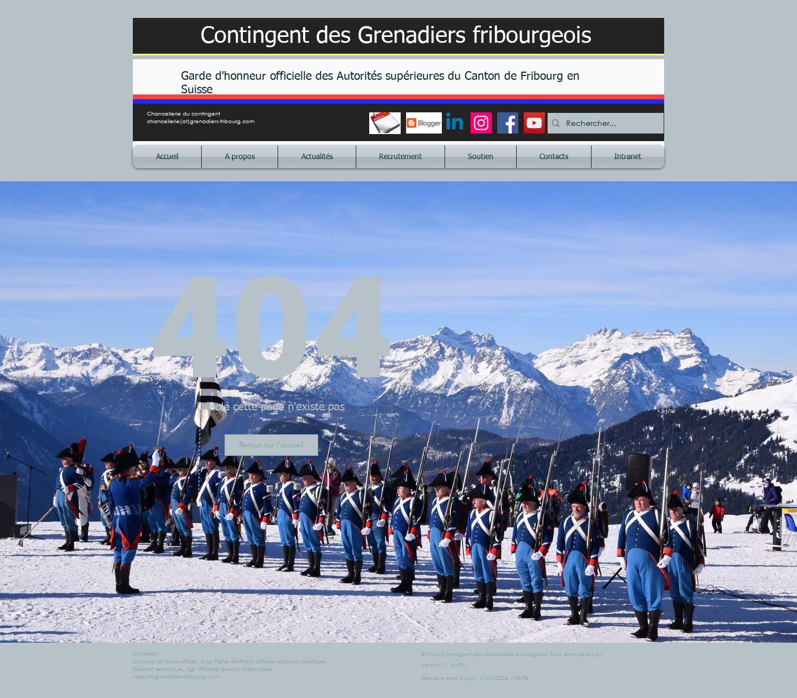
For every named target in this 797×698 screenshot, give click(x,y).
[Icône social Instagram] (481, 123)
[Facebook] (507, 123)
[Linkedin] (454, 123)
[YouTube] (534, 123)
